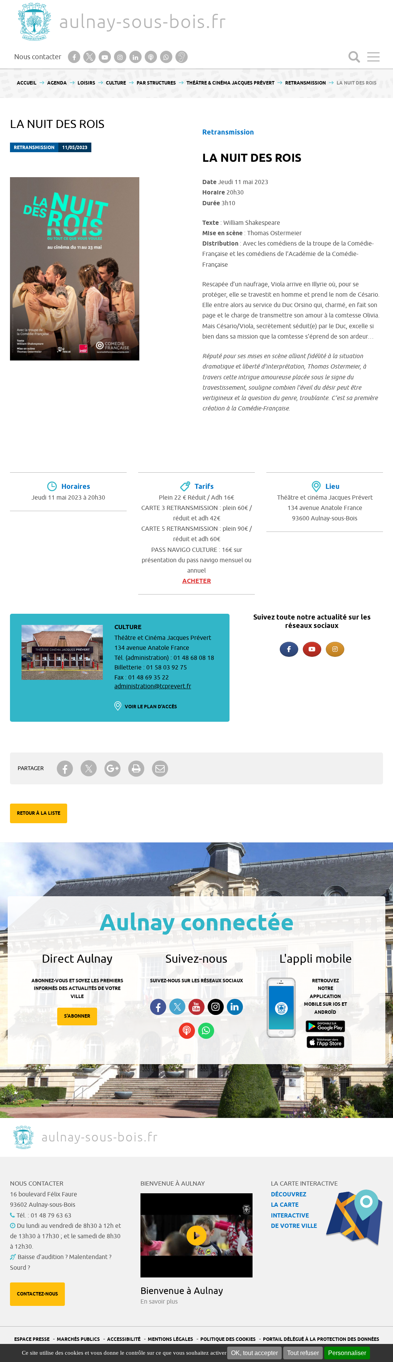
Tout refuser (303, 1353)
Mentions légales (170, 1339)
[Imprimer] (136, 769)
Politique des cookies (228, 1339)
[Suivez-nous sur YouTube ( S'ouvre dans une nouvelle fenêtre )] (196, 1007)
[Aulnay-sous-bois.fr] (34, 22)
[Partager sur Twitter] (89, 768)
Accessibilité (123, 1339)
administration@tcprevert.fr (152, 686)
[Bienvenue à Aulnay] (196, 1235)
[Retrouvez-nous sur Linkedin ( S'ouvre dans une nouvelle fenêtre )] (235, 1007)
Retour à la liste (38, 813)
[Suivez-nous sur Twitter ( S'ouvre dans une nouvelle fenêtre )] (177, 1006)
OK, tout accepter (254, 1353)
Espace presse (32, 1339)
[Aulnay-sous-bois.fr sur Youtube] (312, 649)
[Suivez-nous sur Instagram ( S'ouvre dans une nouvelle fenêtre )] (216, 1007)
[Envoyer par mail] (160, 769)
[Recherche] (354, 56)
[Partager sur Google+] (112, 769)
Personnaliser (347, 1353)
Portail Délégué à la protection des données (321, 1339)
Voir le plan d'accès (151, 707)
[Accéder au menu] (373, 56)
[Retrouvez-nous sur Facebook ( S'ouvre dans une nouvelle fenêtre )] (158, 1007)
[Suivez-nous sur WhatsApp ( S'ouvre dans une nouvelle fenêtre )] (206, 1031)
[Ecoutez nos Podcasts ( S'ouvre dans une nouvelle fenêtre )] (187, 1031)
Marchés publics (78, 1339)
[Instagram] (335, 649)
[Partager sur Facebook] (65, 769)
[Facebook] (289, 649)
